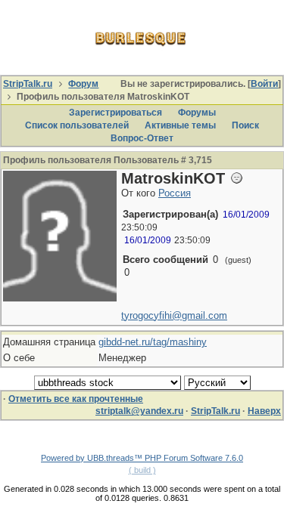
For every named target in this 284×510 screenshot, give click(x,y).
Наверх (264, 411)
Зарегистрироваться (115, 112)
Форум (83, 84)
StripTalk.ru (27, 84)
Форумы (197, 112)
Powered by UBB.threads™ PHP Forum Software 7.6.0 (142, 457)
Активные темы (180, 125)
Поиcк (245, 125)
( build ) (142, 469)
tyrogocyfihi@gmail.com (174, 315)
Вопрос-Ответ (142, 138)
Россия (174, 193)
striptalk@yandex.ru (139, 411)
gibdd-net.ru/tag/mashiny (152, 342)
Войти (264, 84)
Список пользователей (77, 125)
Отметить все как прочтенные (75, 399)
